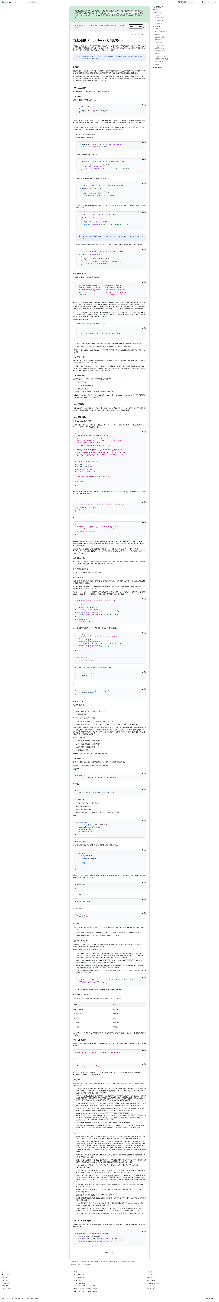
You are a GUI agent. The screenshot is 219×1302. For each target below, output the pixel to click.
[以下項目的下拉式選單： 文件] (19, 2)
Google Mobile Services (153, 1283)
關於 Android (5, 1298)
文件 (16, 2)
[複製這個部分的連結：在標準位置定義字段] (90, 569)
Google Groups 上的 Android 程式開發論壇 (86, 1288)
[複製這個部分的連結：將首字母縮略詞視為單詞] (93, 995)
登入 (216, 2)
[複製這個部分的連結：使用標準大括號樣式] (90, 842)
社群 (12, 1298)
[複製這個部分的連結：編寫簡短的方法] (86, 558)
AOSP (74, 34)
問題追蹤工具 (150, 1288)
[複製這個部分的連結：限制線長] (81, 924)
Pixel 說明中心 (150, 1277)
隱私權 (27, 1298)
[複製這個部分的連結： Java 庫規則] (86, 405)
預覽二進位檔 (5, 1283)
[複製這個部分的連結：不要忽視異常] (85, 97)
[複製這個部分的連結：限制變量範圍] (85, 577)
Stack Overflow (151, 1286)
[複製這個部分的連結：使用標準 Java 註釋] (89, 941)
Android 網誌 (77, 1280)
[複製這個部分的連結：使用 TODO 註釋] (87, 1040)
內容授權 (90, 1261)
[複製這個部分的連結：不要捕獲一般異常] (88, 274)
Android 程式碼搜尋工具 (31, 2)
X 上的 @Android (79, 1275)
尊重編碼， (92, 50)
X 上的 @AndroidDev (80, 1277)
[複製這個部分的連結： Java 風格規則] (88, 418)
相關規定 (4, 1277)
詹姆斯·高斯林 (120, 129)
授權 (23, 1298)
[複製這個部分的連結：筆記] (77, 1133)
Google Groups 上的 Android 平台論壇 (84, 1286)
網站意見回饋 (34, 1298)
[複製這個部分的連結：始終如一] (83, 67)
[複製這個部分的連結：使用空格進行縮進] (88, 759)
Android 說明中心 (151, 1275)
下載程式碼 (5, 1280)
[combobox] (185, 2)
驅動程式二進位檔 (7, 1288)
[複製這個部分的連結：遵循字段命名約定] (88, 800)
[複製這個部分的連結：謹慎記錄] (81, 1080)
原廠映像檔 (5, 1286)
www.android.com (152, 1280)
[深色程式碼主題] (143, 105)
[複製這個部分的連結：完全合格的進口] (86, 375)
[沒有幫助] (144, 34)
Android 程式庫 (6, 1275)
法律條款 (17, 1298)
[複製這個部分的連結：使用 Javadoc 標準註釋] (92, 421)
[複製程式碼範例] (145, 105)
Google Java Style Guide (91, 58)
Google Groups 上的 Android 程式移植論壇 (86, 1291)
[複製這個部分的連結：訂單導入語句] (85, 701)
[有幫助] (142, 34)
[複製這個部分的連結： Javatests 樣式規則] (93, 1221)
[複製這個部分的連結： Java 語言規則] (88, 88)
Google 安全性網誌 (79, 1283)
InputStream (111, 368)
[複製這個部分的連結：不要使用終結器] (86, 357)
